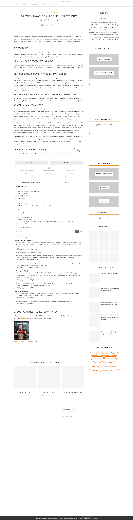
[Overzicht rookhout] (104, 59)
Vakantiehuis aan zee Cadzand (109, 370)
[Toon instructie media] (77, 231)
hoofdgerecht (24, 352)
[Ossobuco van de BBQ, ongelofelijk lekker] (94, 336)
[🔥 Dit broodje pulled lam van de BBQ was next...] (93, 257)
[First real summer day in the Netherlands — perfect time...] (93, 246)
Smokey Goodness (97, 358)
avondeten (23, 318)
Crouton (106, 366)
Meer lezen (95, 518)
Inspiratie (44, 5)
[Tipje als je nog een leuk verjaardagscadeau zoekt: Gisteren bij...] (104, 257)
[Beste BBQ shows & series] (104, 174)
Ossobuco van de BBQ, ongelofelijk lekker (108, 333)
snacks (42, 352)
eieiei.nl (114, 366)
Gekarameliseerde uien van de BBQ (110, 318)
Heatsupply (94, 354)
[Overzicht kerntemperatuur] (104, 73)
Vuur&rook (98, 362)
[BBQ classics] (104, 187)
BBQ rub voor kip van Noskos (36, 114)
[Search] (115, 5)
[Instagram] (110, 5)
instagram (34, 352)
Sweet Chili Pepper (36, 132)
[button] (16, 381)
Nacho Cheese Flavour (66, 122)
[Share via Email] (49, 30)
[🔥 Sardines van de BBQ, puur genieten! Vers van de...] (114, 246)
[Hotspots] (104, 201)
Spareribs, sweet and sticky (110, 273)
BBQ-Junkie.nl (95, 366)
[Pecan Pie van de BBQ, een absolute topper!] (49, 377)
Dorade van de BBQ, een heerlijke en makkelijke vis (109, 303)
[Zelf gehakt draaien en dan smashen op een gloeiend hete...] (114, 236)
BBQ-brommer (109, 362)
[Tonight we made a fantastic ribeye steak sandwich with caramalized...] (104, 246)
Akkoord (87, 518)
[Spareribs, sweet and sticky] (94, 278)
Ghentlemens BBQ (111, 358)
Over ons (54, 5)
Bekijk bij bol (17, 344)
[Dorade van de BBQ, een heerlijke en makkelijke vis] (94, 307)
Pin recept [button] (67, 162)
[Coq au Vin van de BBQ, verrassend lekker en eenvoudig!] (25, 377)
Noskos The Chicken (46, 88)
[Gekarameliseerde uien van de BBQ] (94, 321)
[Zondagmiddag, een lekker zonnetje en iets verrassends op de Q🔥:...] (93, 236)
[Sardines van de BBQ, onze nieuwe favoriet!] (94, 292)
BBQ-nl (114, 354)
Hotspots (34, 5)
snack (40, 318)
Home (15, 5)
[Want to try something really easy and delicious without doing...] (114, 257)
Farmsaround (94, 370)
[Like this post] (48, 30)
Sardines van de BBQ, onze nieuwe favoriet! (110, 289)
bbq (16, 352)
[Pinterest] (112, 5)
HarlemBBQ (105, 354)
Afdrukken (32, 162)
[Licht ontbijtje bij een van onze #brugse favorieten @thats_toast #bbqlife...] (104, 236)
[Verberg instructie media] (81, 231)
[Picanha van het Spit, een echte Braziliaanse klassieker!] (73, 377)
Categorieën (23, 5)
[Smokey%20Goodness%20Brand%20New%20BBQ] (21, 322)
